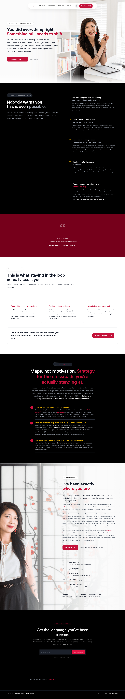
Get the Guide (78, 652)
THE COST (51, 6)
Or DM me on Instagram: (42, 679)
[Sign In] (77, 6)
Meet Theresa (34, 59)
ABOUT (68, 6)
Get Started (85, 6)
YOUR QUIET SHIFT (16, 59)
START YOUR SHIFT (102, 335)
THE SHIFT (60, 6)
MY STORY (69, 547)
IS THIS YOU (42, 6)
